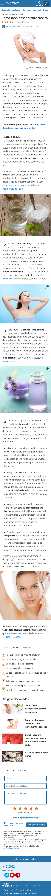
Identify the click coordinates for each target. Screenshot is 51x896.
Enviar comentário (36, 825)
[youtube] (12, 875)
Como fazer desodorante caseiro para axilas (23, 126)
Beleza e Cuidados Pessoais (11, 10)
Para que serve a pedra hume (36, 754)
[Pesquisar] (47, 3)
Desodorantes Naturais (13, 15)
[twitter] (6, 875)
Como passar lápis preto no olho (20, 668)
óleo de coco (8, 279)
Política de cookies (29, 894)
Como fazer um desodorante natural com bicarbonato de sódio (35, 740)
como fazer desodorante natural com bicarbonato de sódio (20, 187)
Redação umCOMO (15, 26)
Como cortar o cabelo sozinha (19, 664)
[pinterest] (17, 875)
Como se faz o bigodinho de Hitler (21, 659)
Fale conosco (8, 890)
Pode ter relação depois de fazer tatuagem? (25, 690)
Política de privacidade (12, 894)
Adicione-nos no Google (38, 67)
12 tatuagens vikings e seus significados (23, 686)
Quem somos (36, 886)
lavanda (13, 361)
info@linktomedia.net (12, 848)
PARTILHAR (39, 5)
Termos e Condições (23, 890)
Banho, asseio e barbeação (32, 10)
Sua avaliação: (25, 812)
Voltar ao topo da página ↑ (26, 859)
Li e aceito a (13, 824)
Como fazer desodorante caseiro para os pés (35, 709)
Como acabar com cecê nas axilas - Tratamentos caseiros (36, 724)
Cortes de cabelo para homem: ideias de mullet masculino (27, 674)
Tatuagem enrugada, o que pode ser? (22, 681)
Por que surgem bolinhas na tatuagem (23, 655)
